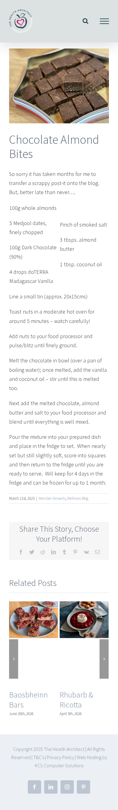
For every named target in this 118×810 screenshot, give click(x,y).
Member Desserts (52, 498)
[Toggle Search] (85, 21)
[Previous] (13, 659)
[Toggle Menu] (104, 21)
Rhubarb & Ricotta (76, 700)
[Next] (104, 659)
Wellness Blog (77, 498)
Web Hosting (89, 757)
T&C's (38, 757)
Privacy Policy (60, 757)
